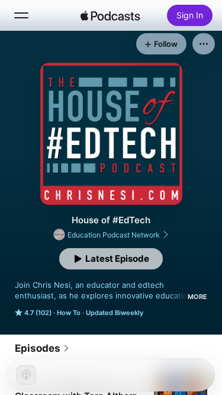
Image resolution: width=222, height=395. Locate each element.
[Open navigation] (21, 15)
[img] (110, 15)
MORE (197, 297)
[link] (42, 348)
